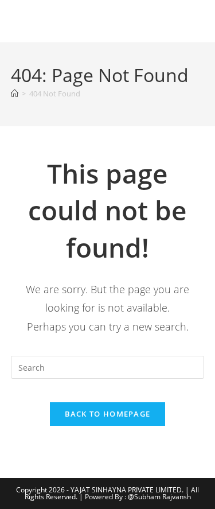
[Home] (14, 93)
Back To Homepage (108, 414)
